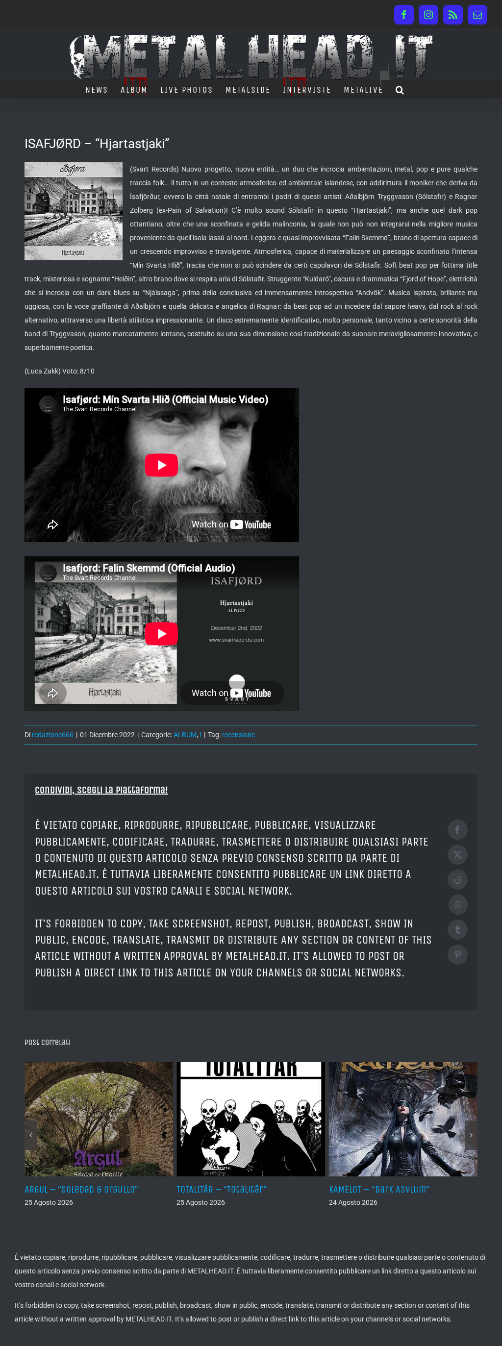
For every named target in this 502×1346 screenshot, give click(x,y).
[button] (400, 89)
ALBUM (185, 735)
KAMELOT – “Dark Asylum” (238, 1189)
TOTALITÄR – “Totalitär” (81, 1189)
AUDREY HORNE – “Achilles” (394, 1189)
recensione (238, 735)
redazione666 (53, 735)
